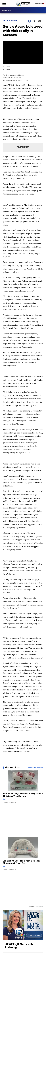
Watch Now (39, 3)
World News (10, 21)
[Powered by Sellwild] (39, 906)
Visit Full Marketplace (35, 767)
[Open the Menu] (4, 4)
